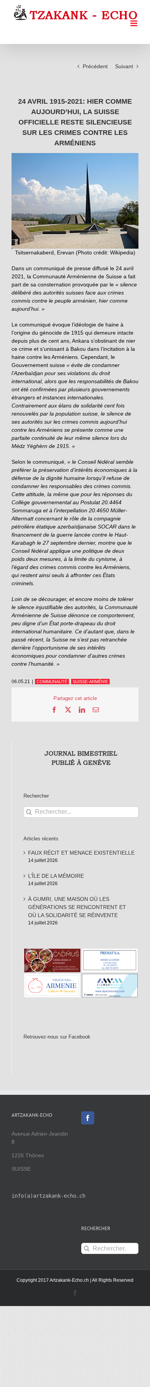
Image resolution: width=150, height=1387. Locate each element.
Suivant (124, 66)
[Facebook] (87, 1117)
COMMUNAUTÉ (52, 681)
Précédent (95, 66)
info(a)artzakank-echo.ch (48, 1196)
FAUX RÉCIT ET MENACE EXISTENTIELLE (81, 853)
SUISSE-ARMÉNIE (90, 681)
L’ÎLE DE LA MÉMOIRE (56, 876)
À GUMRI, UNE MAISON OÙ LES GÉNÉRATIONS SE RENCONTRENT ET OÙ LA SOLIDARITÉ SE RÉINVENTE (77, 907)
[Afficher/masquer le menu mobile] (134, 23)
